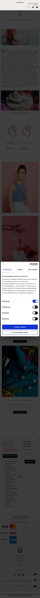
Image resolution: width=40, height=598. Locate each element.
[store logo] (20, 2)
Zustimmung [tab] (7, 269)
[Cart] (37, 7)
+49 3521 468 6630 (33, 4)
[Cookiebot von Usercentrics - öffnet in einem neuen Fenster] (30, 264)
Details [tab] (20, 269)
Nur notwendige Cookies (20, 332)
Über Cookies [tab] (32, 269)
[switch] (35, 307)
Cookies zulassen (20, 327)
